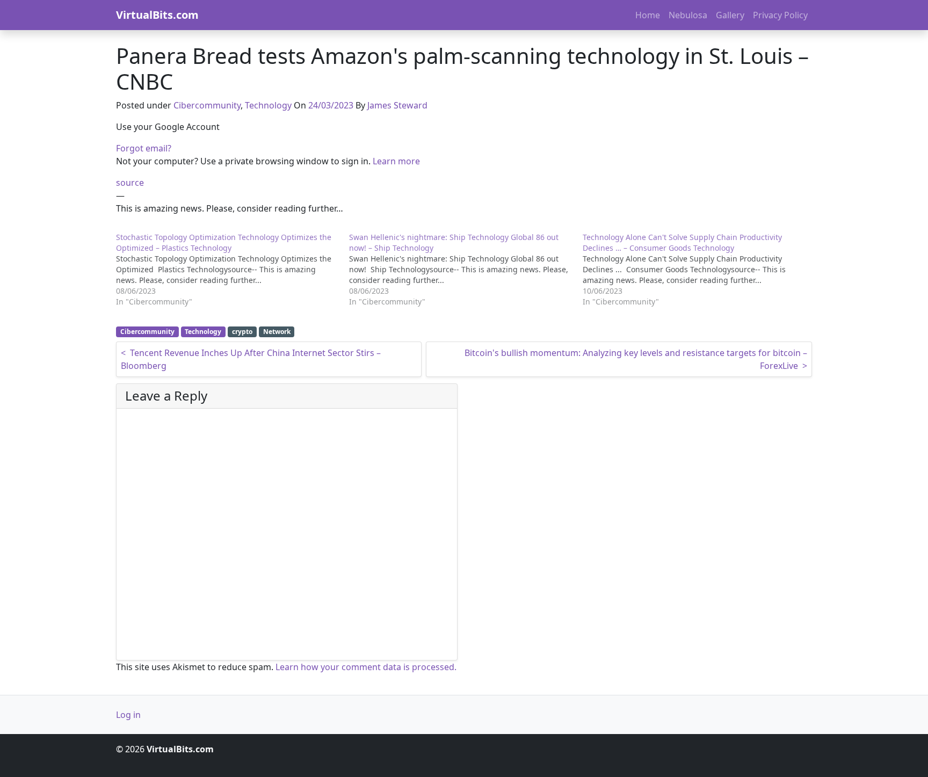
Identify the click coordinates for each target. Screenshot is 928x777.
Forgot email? (143, 148)
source (130, 182)
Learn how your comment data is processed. (366, 667)
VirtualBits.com (157, 15)
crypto (242, 331)
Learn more (396, 161)
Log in (128, 715)
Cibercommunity (207, 105)
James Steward (397, 105)
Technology (268, 105)
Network (277, 331)
